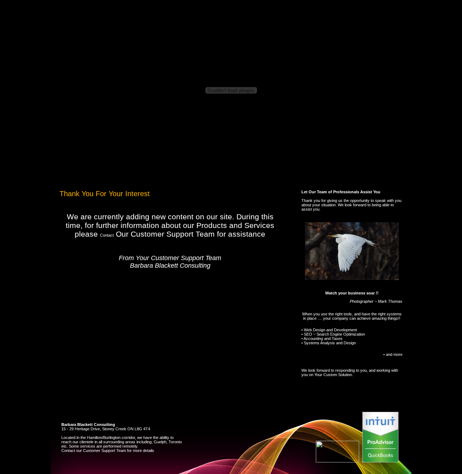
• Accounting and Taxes (322, 338)
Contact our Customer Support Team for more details (107, 450)
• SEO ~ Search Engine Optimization (333, 334)
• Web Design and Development (329, 330)
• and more (392, 354)
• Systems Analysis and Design (328, 343)
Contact (107, 235)
